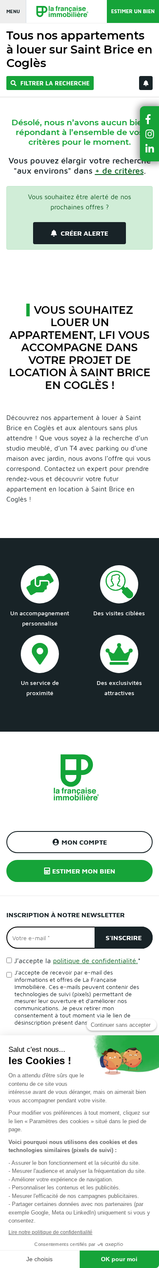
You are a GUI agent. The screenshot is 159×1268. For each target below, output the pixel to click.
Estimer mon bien (83, 871)
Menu (13, 11)
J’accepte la (77, 960)
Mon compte (84, 842)
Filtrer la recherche (54, 83)
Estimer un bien (133, 11)
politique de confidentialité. (95, 960)
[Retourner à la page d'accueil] (58, 11)
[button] (149, 119)
